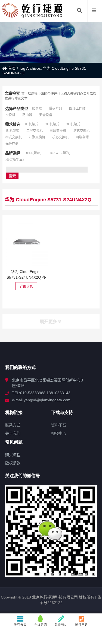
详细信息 (26, 286)
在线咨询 (40, 624)
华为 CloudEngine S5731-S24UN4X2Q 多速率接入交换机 (26, 277)
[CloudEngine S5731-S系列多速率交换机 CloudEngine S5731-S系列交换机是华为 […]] (26, 244)
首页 (12, 68)
